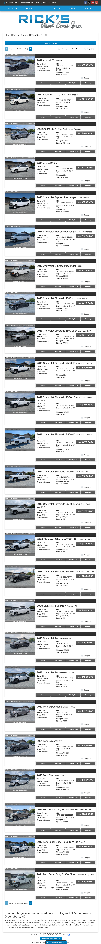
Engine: (59, 68)
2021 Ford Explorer (49, 741)
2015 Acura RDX (47, 163)
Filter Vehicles (51, 43)
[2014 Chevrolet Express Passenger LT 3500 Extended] (20, 236)
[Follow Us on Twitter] (89, 2)
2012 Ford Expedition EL (56, 706)
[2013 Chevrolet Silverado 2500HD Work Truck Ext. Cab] (20, 368)
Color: (39, 64)
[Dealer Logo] (50, 22)
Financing (88, 83)
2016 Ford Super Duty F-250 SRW (64, 809)
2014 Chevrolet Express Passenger (64, 231)
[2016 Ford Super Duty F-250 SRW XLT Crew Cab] (20, 847)
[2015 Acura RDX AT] (20, 168)
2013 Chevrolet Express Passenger (64, 197)
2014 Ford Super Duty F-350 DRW (65, 875)
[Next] (30, 49)
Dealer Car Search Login (37, 934)
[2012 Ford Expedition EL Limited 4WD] (20, 712)
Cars (6, 923)
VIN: (57, 64)
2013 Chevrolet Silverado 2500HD (65, 363)
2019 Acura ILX (49, 60)
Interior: (40, 66)
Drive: (39, 68)
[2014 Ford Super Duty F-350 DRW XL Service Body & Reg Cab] (20, 879)
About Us (45, 933)
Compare (87, 78)
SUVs (20, 923)
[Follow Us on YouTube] (92, 2)
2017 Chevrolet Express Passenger (60, 265)
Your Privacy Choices (61, 934)
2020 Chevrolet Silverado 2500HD (64, 539)
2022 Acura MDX (59, 128)
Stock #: (59, 75)
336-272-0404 (49, 3)
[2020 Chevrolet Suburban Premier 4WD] (20, 611)
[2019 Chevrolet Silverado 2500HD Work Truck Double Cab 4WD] (20, 509)
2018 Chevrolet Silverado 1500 (62, 298)
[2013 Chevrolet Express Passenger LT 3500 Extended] (20, 202)
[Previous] (6, 49)
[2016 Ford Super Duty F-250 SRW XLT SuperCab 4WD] (20, 814)
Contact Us (51, 933)
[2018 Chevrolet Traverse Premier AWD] (20, 677)
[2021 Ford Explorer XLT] (20, 746)
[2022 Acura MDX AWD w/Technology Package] (20, 134)
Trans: (39, 71)
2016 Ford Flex (51, 775)
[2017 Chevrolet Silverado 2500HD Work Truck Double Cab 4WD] (20, 402)
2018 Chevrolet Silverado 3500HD (65, 571)
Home (41, 933)
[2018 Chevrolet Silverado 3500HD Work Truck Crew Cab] (20, 576)
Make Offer (58, 83)
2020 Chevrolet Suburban (57, 605)
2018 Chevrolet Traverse (54, 638)
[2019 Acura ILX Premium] (20, 65)
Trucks (11, 923)
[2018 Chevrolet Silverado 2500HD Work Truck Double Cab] (20, 439)
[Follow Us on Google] (96, 2)
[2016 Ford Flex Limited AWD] (20, 780)
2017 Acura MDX (58, 94)
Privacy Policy (58, 933)
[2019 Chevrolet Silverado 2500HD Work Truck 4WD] (20, 476)
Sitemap (53, 934)
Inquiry (43, 83)
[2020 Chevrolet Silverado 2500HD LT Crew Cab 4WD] (20, 544)
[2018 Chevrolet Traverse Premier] (20, 643)
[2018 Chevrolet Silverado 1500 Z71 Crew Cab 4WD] (20, 303)
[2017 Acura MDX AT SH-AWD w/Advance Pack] (20, 99)
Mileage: (59, 72)
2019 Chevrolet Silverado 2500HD (63, 471)
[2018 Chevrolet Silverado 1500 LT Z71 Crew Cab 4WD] (20, 335)
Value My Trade (73, 83)
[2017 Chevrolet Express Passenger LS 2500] (20, 271)
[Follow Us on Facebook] (85, 2)
